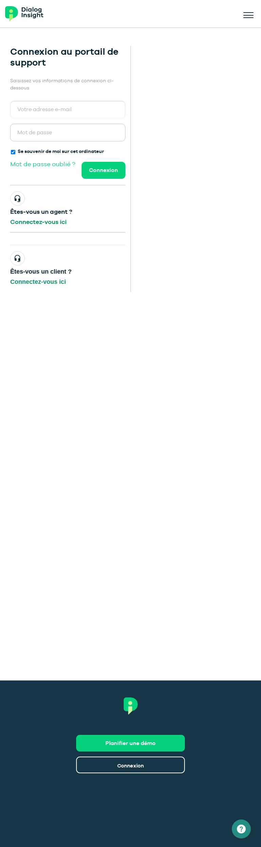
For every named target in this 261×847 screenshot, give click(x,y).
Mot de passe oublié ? (42, 164)
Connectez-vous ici (38, 221)
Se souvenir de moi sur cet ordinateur (61, 151)
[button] (248, 14)
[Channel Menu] (241, 829)
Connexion (103, 170)
